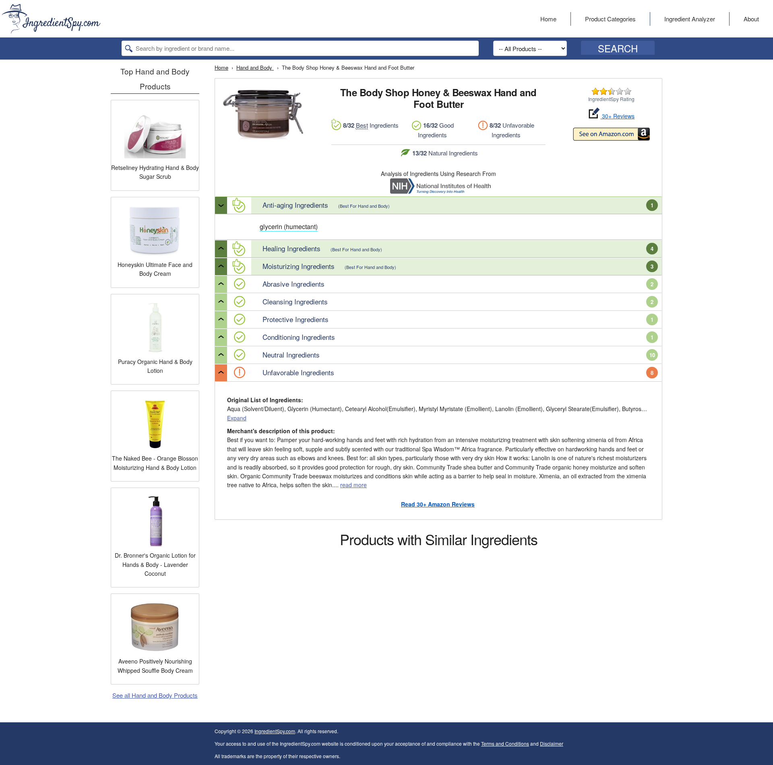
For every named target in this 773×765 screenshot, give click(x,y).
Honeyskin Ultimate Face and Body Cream (155, 269)
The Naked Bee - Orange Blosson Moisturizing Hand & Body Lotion (155, 462)
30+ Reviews (617, 116)
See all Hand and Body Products (155, 695)
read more (353, 485)
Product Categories (610, 18)
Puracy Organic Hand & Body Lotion (155, 366)
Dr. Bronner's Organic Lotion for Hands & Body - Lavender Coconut (155, 564)
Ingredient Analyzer (689, 18)
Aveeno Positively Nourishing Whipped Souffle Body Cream (155, 665)
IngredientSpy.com (274, 731)
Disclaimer (551, 743)
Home (548, 18)
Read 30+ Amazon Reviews (438, 504)
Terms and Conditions (505, 743)
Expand (236, 418)
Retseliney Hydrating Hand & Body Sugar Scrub (155, 171)
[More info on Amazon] (611, 135)
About (751, 18)
